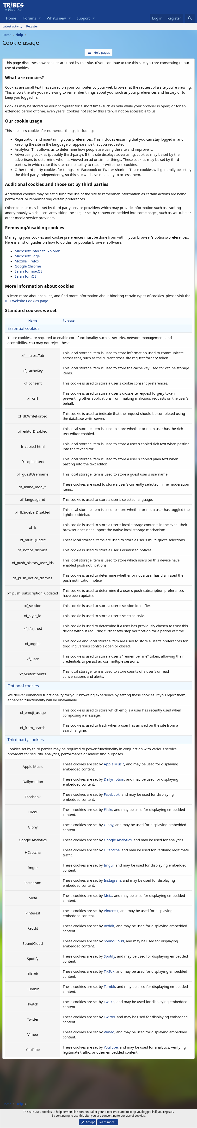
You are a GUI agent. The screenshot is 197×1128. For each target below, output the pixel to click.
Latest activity (12, 26)
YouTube (111, 1047)
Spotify (109, 956)
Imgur (109, 865)
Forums (29, 18)
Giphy (108, 824)
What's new (56, 18)
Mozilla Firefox (27, 261)
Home (11, 18)
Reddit (109, 925)
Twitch (109, 1001)
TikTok (109, 971)
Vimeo (109, 1032)
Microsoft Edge (27, 256)
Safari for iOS (26, 276)
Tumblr (109, 986)
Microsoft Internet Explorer (37, 250)
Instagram (112, 880)
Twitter (109, 1016)
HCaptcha (112, 850)
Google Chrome (28, 266)
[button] (40, 18)
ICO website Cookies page (26, 300)
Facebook (112, 794)
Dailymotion (114, 779)
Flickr (108, 809)
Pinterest (111, 910)
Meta (108, 895)
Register (32, 26)
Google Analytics (118, 839)
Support (83, 18)
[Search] (190, 18)
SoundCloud (114, 941)
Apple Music (114, 764)
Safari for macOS (29, 271)
